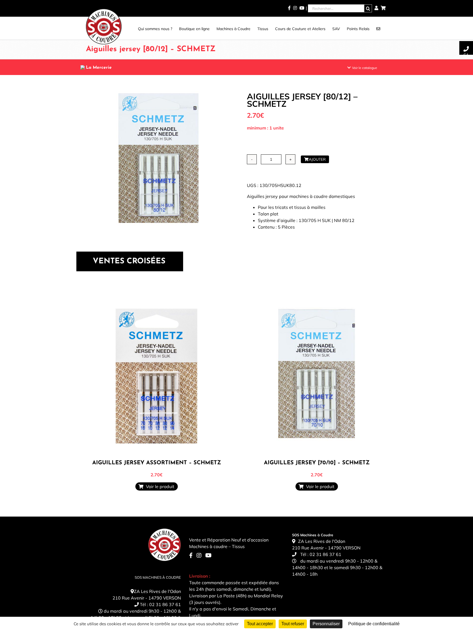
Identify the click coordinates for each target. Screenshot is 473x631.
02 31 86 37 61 (165, 604)
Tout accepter (260, 623)
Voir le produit (159, 486)
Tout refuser (292, 623)
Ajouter (317, 159)
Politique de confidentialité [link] (374, 623)
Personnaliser (326, 623)
